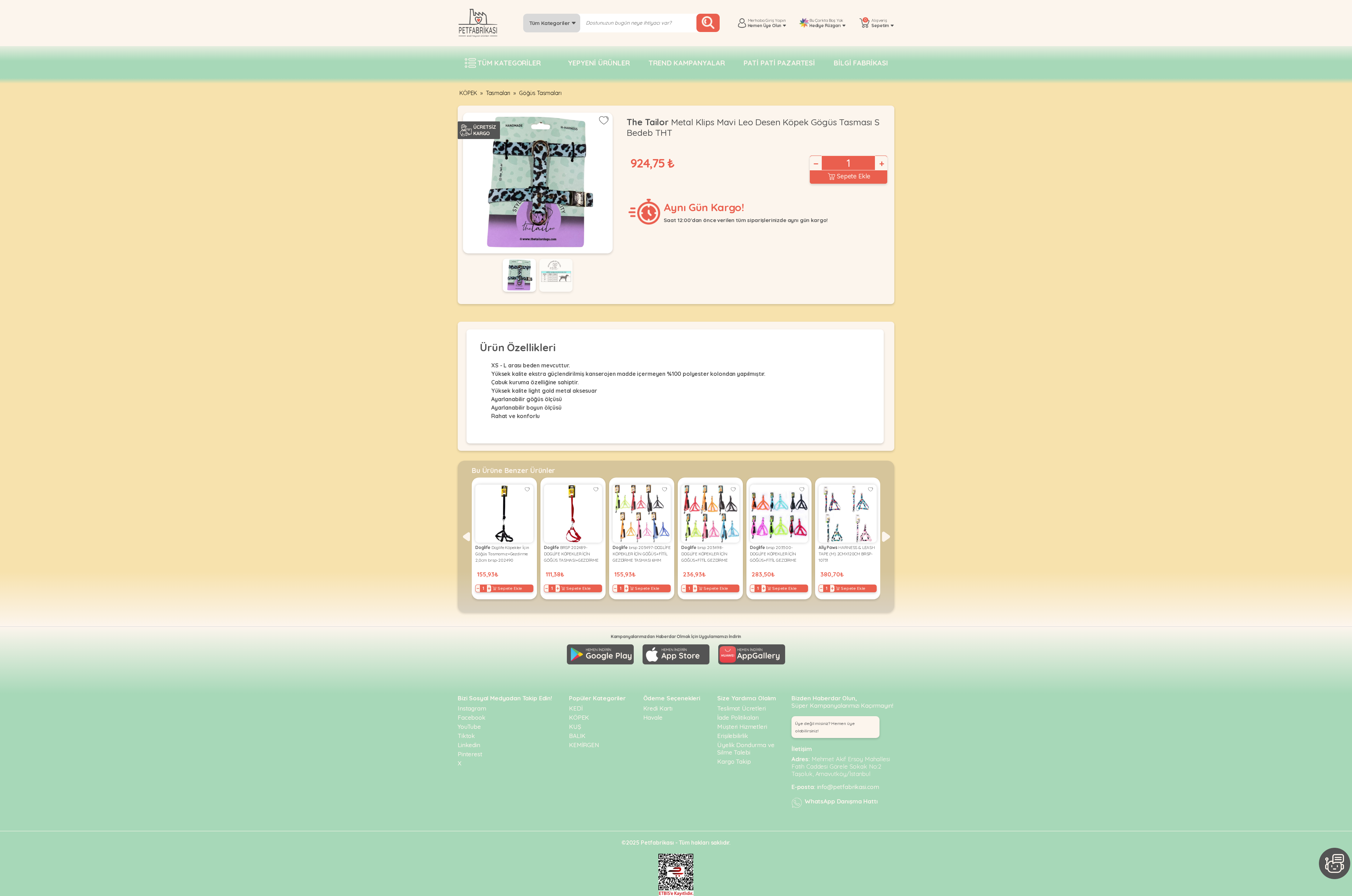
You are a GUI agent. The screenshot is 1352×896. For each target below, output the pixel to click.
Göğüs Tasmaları (540, 92)
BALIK (577, 735)
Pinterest (470, 754)
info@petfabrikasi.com (848, 786)
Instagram (472, 708)
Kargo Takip (734, 761)
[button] (466, 536)
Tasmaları (498, 92)
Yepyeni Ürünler (599, 62)
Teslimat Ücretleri (741, 708)
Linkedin (469, 745)
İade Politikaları (737, 717)
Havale (653, 717)
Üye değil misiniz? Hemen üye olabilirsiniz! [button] (825, 727)
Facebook (472, 717)
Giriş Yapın (775, 20)
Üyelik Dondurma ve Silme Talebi (745, 748)
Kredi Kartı (657, 708)
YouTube (469, 726)
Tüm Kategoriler (550, 23)
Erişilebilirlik (732, 735)
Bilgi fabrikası (861, 62)
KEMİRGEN (584, 745)
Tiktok (466, 735)
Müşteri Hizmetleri (742, 726)
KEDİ (575, 708)
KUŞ (575, 726)
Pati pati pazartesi (779, 62)
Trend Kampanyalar (687, 62)
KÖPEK (468, 92)
